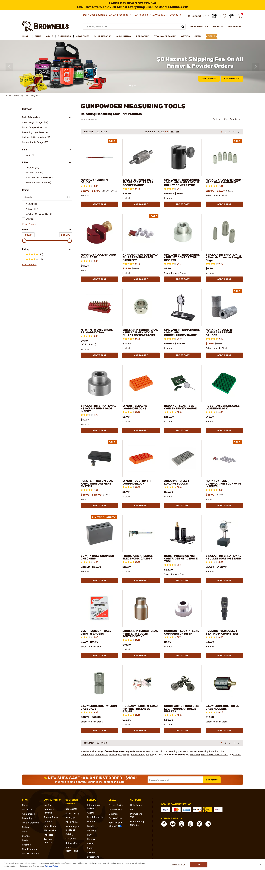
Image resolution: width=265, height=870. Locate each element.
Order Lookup (72, 813)
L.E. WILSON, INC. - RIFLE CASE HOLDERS (222, 707)
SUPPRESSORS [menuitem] (103, 36)
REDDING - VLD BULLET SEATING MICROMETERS (222, 632)
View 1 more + (29, 264)
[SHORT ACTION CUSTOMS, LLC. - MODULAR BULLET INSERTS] (183, 683)
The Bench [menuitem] (234, 26)
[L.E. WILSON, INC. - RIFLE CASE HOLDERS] (224, 683)
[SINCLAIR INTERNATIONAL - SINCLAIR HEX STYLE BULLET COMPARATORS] (141, 307)
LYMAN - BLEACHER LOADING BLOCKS (135, 407)
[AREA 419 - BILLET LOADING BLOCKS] (183, 458)
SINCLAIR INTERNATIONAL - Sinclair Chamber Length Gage (224, 257)
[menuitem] (27, 36)
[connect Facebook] (164, 824)
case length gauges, (119, 754)
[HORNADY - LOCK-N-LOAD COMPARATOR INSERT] (183, 608)
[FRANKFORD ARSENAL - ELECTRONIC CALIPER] (141, 533)
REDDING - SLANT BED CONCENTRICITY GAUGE (180, 407)
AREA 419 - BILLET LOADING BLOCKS (176, 482)
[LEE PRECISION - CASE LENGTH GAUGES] (99, 608)
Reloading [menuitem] (143, 36)
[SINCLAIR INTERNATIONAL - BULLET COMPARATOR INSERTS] (183, 232)
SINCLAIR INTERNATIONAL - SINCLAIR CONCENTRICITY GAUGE (182, 332)
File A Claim (71, 822)
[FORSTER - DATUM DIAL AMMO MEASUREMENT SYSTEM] (99, 458)
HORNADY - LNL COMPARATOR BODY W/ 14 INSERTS (223, 483)
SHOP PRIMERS (232, 79)
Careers (48, 821)
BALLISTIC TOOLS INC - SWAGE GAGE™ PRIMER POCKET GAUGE (138, 182)
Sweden (91, 852)
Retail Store (50, 826)
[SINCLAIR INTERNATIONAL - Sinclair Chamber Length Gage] (224, 232)
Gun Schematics (30, 853)
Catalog (69, 834)
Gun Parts (27, 809)
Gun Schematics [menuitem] (198, 26)
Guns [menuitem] (38, 36)
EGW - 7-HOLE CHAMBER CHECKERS (97, 557)
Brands (26, 836)
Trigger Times (51, 817)
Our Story (49, 805)
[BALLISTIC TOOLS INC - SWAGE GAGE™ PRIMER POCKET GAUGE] (141, 157)
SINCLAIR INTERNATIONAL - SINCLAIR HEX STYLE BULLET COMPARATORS (140, 332)
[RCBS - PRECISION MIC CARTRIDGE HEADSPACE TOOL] (183, 533)
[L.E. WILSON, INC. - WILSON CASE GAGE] (99, 683)
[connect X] (199, 824)
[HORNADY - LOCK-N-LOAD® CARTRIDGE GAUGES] (224, 307)
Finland (91, 821)
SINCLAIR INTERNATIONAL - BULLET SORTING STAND (223, 557)
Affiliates (48, 834)
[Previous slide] (9, 67)
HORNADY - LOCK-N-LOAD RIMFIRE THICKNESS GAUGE (140, 709)
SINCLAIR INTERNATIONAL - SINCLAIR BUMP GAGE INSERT (98, 408)
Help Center (136, 805)
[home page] (46, 26)
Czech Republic (95, 817)
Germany (92, 830)
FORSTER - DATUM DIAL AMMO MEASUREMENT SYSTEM (97, 483)
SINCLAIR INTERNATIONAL (214, 754)
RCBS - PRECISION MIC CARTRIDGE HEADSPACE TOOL (181, 558)
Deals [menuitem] (211, 36)
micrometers (101, 754)
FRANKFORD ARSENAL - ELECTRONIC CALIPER (138, 557)
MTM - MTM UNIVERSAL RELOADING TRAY (97, 331)
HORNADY (195, 754)
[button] (228, 16)
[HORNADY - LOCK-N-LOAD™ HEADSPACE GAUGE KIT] (224, 157)
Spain (90, 848)
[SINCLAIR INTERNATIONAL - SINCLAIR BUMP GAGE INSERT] (99, 383)
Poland (90, 843)
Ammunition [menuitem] (123, 36)
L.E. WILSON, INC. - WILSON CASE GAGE (99, 707)
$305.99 (65, 235)
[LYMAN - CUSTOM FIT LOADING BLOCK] (141, 458)
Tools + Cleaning (30, 822)
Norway (91, 839)
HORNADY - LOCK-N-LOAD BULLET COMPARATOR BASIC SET (140, 257)
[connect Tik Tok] (190, 824)
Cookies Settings (177, 865)
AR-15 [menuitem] (49, 36)
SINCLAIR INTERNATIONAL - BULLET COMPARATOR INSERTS (182, 257)
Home (8, 95)
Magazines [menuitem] (83, 36)
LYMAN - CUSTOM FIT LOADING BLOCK (136, 482)
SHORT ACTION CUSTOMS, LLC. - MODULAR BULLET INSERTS (181, 709)
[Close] (261, 864)
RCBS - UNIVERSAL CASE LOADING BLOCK (223, 407)
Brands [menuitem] (218, 26)
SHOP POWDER (209, 79)
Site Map (113, 814)
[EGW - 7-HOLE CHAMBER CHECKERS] (99, 533)
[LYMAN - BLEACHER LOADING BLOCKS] (141, 383)
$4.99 (28, 235)
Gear (24, 831)
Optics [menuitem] (185, 36)
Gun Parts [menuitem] (64, 36)
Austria (91, 812)
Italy (89, 834)
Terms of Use (115, 818)
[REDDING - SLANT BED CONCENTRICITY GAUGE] (183, 383)
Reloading (18, 95)
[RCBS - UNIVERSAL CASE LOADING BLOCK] (224, 383)
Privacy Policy (116, 805)
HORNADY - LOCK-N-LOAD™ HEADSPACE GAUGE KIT (224, 181)
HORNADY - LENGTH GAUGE (94, 181)
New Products (29, 849)
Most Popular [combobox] (231, 119)
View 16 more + (30, 224)
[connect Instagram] (181, 824)
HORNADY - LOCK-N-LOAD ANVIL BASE (98, 256)
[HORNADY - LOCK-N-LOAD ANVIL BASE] (99, 232)
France (90, 826)
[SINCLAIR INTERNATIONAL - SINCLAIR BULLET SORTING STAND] (141, 608)
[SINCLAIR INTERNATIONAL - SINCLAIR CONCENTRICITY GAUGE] (183, 307)
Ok (199, 865)
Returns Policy (72, 843)
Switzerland (93, 857)
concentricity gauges (142, 754)
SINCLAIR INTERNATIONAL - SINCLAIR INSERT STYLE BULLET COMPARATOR (182, 182)
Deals (25, 840)
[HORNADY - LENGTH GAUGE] (99, 157)
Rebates (26, 844)
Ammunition (28, 814)
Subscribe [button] (212, 779)
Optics (25, 827)
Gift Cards (70, 838)
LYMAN (237, 754)
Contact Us (71, 809)
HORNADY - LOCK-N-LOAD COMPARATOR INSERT (181, 632)
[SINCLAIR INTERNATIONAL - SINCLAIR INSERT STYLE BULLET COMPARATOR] (183, 157)
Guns (24, 805)
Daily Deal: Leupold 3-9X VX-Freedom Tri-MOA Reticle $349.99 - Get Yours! (132, 14)
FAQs (133, 809)
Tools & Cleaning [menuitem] (165, 36)
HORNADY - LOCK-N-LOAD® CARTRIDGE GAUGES (219, 332)
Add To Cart (99, 204)
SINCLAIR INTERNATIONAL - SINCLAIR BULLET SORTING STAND (140, 633)
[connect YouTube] (173, 824)
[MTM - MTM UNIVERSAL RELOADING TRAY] (99, 307)
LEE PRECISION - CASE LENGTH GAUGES (96, 632)
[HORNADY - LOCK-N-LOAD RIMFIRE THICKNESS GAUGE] (141, 683)
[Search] (183, 26)
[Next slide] (255, 67)
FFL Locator (50, 830)
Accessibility (115, 809)
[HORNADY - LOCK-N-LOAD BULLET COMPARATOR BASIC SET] (141, 232)
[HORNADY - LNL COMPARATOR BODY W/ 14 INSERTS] (224, 458)
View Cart (70, 817)
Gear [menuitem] (197, 36)
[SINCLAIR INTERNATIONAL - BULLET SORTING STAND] (224, 533)
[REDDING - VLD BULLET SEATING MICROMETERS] (224, 608)
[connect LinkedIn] (208, 824)
